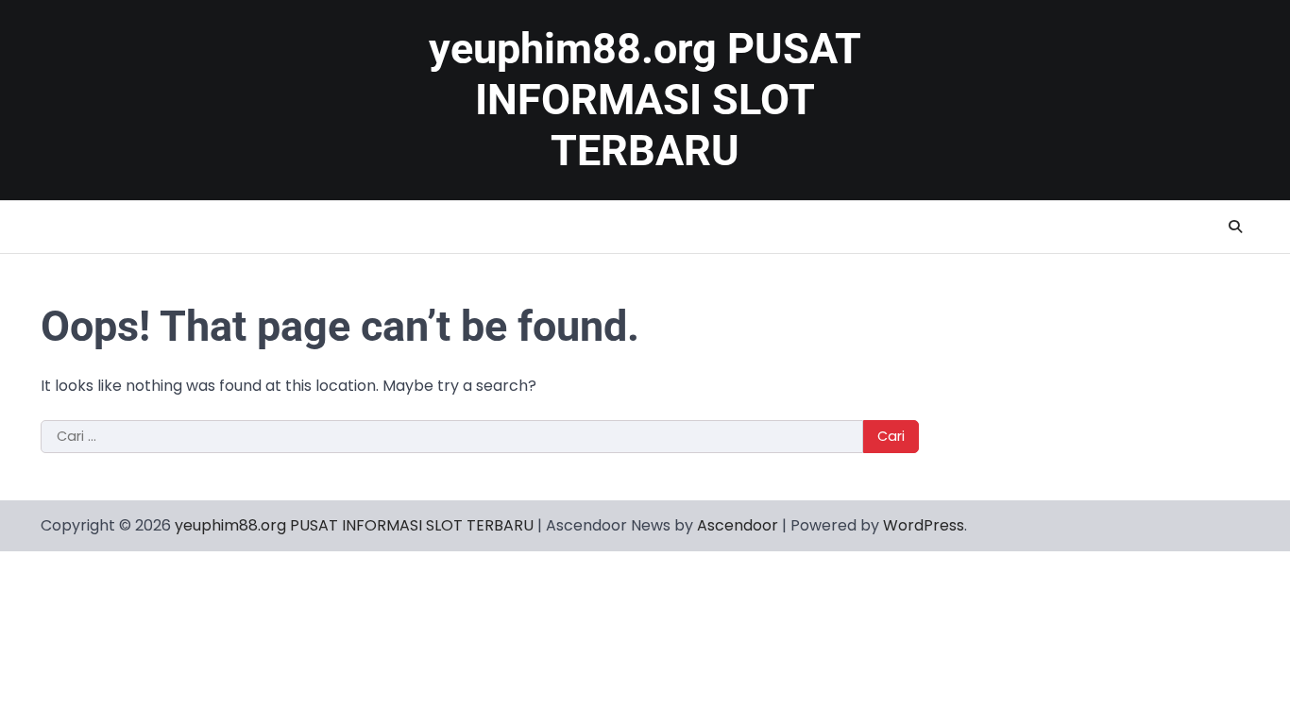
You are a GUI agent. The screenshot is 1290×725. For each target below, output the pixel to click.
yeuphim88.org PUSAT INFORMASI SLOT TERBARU (645, 100)
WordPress (923, 525)
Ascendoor (737, 525)
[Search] (1235, 226)
